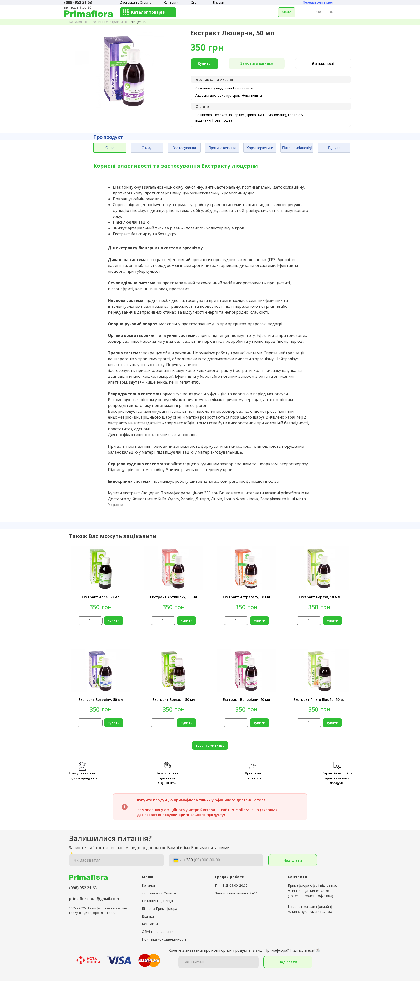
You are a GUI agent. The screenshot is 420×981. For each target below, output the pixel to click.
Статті (196, 2)
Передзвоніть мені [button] (318, 2)
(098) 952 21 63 (83, 888)
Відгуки (218, 2)
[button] (257, 63)
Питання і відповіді (157, 900)
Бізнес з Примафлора (159, 908)
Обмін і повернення (158, 931)
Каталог (76, 21)
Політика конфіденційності (164, 939)
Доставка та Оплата (136, 2)
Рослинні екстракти (106, 21)
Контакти (171, 2)
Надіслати (292, 860)
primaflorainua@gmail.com (94, 898)
